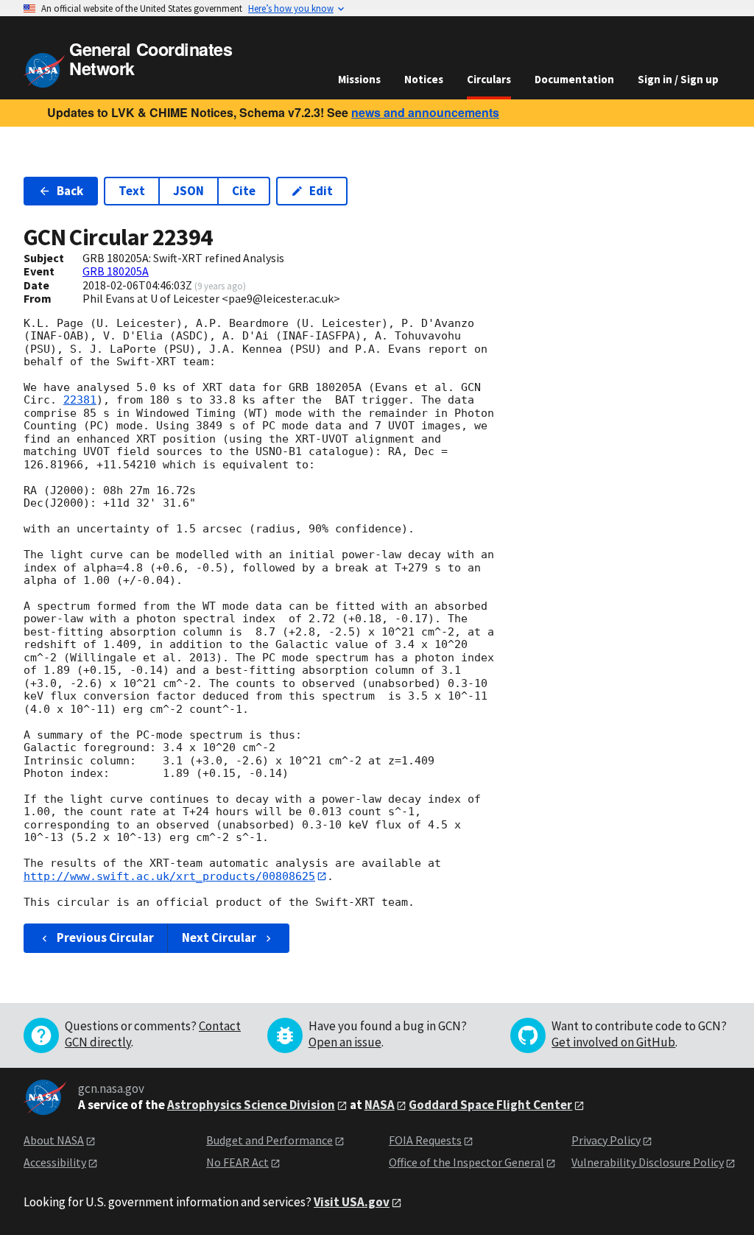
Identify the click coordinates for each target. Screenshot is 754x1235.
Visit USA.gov (352, 1202)
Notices (423, 79)
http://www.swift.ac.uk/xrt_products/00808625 (169, 876)
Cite (244, 191)
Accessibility (55, 1162)
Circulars (489, 79)
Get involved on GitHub (613, 1042)
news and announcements (425, 112)
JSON (188, 191)
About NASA (54, 1140)
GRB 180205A (115, 271)
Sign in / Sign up (678, 79)
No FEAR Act (237, 1162)
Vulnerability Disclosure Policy (647, 1162)
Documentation (574, 79)
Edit (321, 191)
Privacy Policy (606, 1140)
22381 (79, 400)
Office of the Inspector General (466, 1162)
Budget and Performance (269, 1140)
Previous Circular (105, 937)
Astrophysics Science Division (251, 1105)
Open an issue (345, 1042)
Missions (359, 79)
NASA (379, 1105)
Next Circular (219, 937)
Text (132, 191)
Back (70, 191)
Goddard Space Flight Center (490, 1105)
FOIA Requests (425, 1140)
